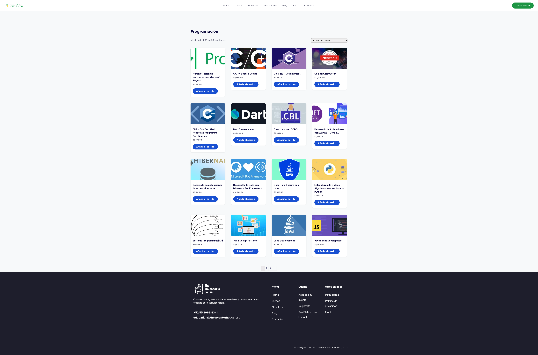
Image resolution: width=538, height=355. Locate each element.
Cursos (239, 5)
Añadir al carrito (205, 91)
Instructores (270, 5)
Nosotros (253, 5)
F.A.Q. (296, 5)
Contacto (309, 5)
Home (226, 5)
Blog (284, 5)
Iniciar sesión (523, 5)
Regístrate (304, 306)
